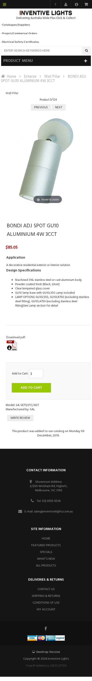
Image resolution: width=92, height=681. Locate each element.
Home (11, 77)
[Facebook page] (46, 628)
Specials (46, 552)
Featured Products (46, 545)
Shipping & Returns (46, 596)
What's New (46, 558)
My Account (46, 609)
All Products (46, 565)
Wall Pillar (52, 77)
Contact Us (46, 589)
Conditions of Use (46, 602)
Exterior (30, 77)
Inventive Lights (58, 658)
